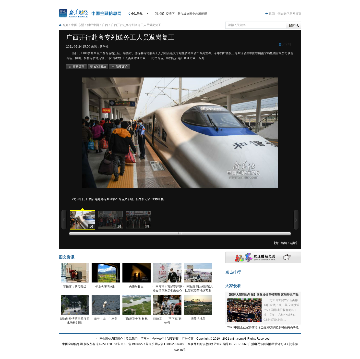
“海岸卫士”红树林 (136, 319)
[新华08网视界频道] (263, 262)
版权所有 (89, 344)
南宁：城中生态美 (105, 319)
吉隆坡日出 (136, 286)
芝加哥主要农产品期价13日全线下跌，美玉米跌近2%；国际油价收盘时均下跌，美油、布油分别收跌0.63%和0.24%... (281, 309)
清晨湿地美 (198, 319)
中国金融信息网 (72, 344)
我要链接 (173, 338)
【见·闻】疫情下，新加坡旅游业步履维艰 (180, 13)
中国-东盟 (77, 25)
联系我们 (132, 338)
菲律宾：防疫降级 (74, 286)
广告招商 (187, 338)
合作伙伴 (158, 338)
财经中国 (93, 25)
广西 (105, 25)
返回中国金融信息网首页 (285, 13)
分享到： (287, 44)
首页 (65, 25)
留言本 (145, 338)
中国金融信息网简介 (109, 338)
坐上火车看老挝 (105, 286)
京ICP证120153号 (108, 344)
